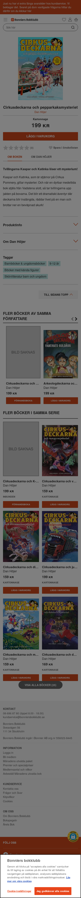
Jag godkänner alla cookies (53, 891)
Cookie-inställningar (19, 891)
